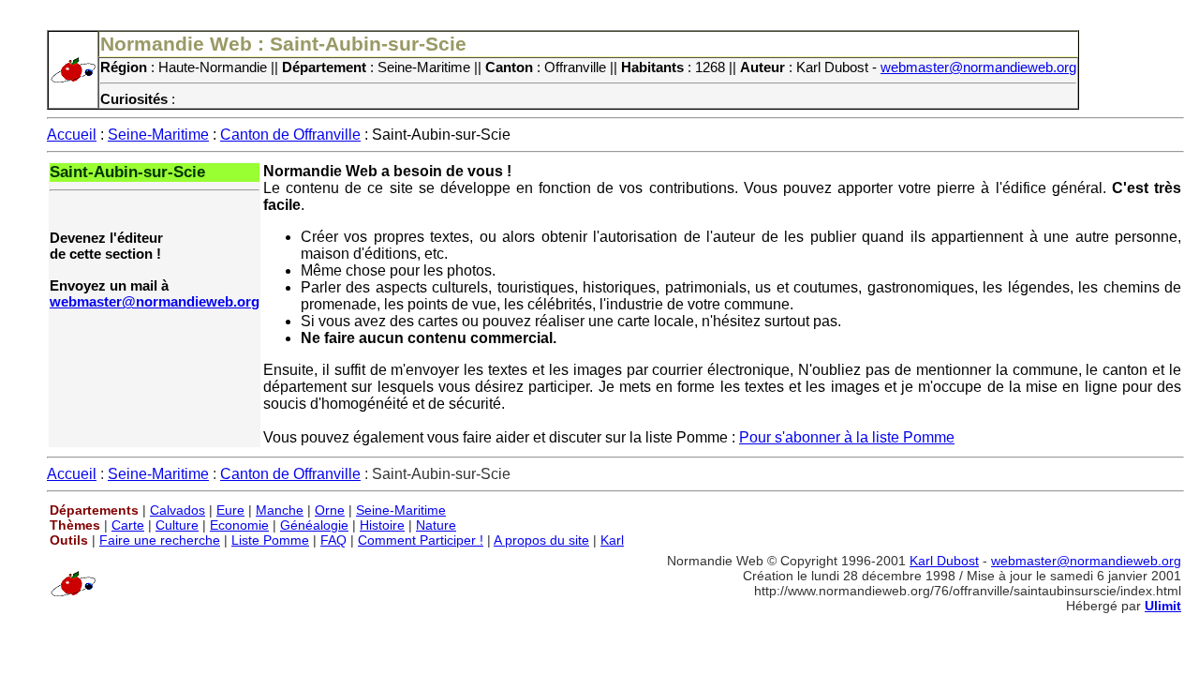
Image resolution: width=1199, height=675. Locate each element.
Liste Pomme (270, 540)
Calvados (177, 510)
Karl (612, 540)
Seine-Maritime (158, 134)
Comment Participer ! (420, 540)
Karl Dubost (944, 560)
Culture (177, 525)
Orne (330, 510)
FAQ (333, 540)
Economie (239, 525)
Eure (230, 510)
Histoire (382, 525)
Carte (127, 525)
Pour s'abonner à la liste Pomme (847, 437)
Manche (279, 510)
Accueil (71, 134)
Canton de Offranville (290, 134)
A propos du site (541, 540)
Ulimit (1163, 605)
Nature (436, 525)
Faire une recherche (159, 540)
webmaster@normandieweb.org (978, 67)
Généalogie (314, 525)
